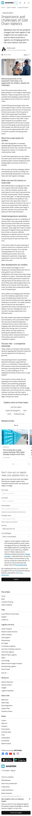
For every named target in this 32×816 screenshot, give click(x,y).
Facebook (6, 753)
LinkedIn (2, 753)
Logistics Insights (11, 7)
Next (29, 464)
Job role (3, 525)
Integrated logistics (23, 7)
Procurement (5, 729)
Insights (3, 688)
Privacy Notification (20, 565)
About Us (4, 723)
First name (4, 490)
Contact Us (4, 620)
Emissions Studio (6, 711)
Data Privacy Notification (9, 783)
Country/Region (6, 533)
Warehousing (5, 640)
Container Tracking (7, 602)
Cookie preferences (7, 790)
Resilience (6, 447)
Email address (5, 505)
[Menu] (28, 2)
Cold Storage (5, 660)
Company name (6, 515)
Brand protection (6, 793)
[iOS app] (7, 760)
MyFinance (4, 700)
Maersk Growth (6, 743)
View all (3, 673)
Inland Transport (6, 634)
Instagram (17, 753)
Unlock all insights (16, 813)
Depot (3, 658)
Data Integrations (6, 705)
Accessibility (5, 741)
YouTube (10, 753)
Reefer (9, 414)
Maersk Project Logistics (9, 655)
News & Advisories (7, 682)
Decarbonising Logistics (8, 666)
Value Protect (5, 669)
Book (3, 599)
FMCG (24, 410)
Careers (3, 720)
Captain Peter (5, 708)
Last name (4, 498)
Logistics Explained (7, 691)
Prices (3, 596)
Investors (4, 726)
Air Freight (4, 643)
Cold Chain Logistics (16, 407)
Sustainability (5, 738)
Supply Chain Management (13, 410)
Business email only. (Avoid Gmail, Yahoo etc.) (13, 512)
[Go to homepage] (7, 2)
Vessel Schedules (6, 605)
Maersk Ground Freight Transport (11, 663)
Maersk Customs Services (9, 632)
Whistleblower (6, 780)
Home (3, 7)
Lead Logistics (5, 637)
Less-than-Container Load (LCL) (11, 649)
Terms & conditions (7, 777)
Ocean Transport (6, 629)
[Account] (24, 2)
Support (20, 2)
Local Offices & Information (10, 614)
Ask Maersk (16, 3)
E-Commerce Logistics (8, 646)
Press (3, 735)
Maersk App (5, 703)
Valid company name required (9, 522)
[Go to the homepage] (9, 767)
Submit (16, 579)
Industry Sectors (6, 685)
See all (16, 425)
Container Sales (6, 732)
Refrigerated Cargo (19, 414)
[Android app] (20, 760)
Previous (3, 464)
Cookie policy (5, 787)
